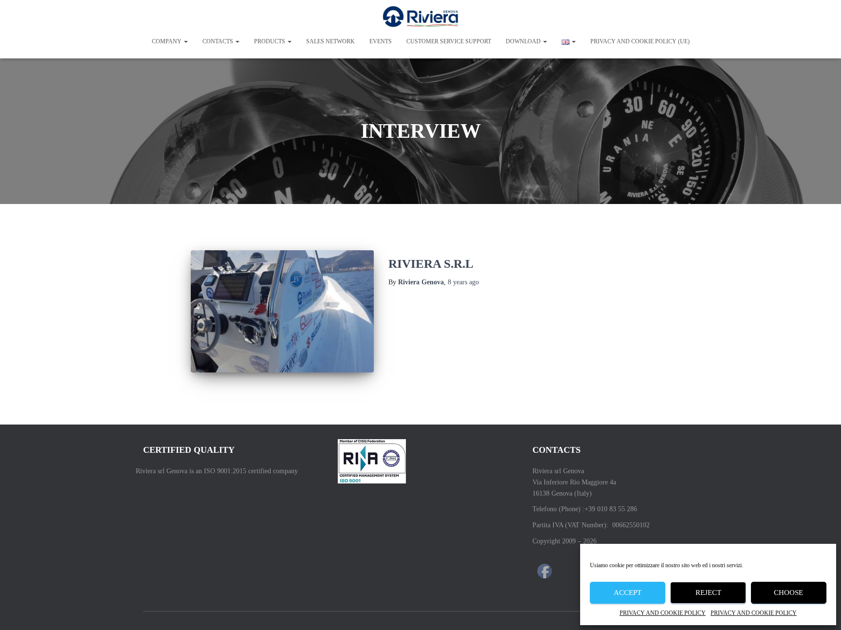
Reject (708, 592)
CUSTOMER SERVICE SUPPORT (448, 41)
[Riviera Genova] (420, 17)
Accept (627, 592)
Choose (788, 592)
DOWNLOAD (524, 41)
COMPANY (167, 41)
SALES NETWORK (330, 41)
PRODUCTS (270, 41)
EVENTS (380, 41)
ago (463, 282)
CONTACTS (218, 41)
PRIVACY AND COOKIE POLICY (663, 613)
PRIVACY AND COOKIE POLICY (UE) (640, 41)
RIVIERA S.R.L (431, 263)
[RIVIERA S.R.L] (282, 311)
